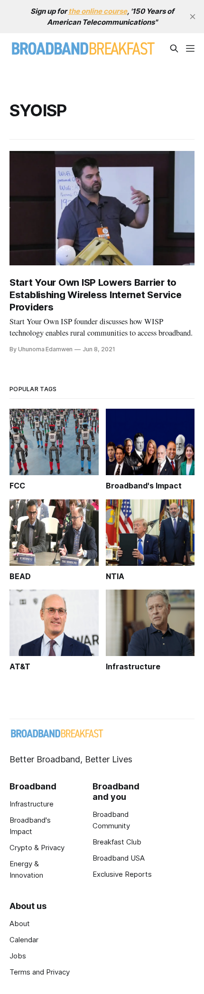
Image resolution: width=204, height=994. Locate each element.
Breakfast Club (117, 841)
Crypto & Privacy (37, 847)
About (19, 923)
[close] (192, 16)
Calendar (23, 939)
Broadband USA (119, 858)
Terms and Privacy (39, 971)
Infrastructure (31, 803)
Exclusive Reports (122, 874)
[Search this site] (174, 48)
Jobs (17, 955)
